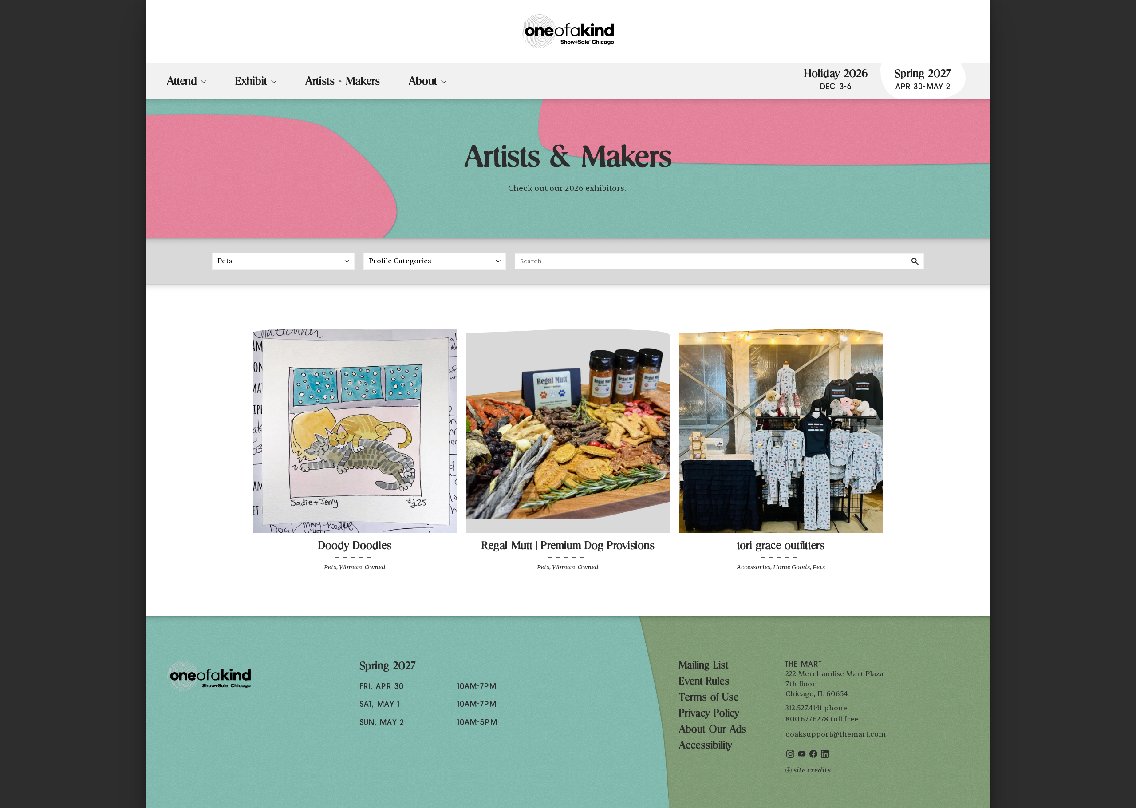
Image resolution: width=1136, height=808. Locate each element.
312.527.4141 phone (816, 708)
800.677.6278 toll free (821, 719)
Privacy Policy (709, 714)
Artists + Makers (342, 82)
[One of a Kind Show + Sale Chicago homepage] (568, 31)
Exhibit (251, 82)
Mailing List (703, 666)
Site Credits (812, 770)
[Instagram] (790, 755)
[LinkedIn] (825, 755)
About (423, 82)
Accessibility (705, 746)
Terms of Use (709, 698)
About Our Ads (712, 730)
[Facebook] (813, 755)
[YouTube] (802, 755)
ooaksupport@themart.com (835, 734)
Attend (182, 82)
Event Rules (704, 682)
